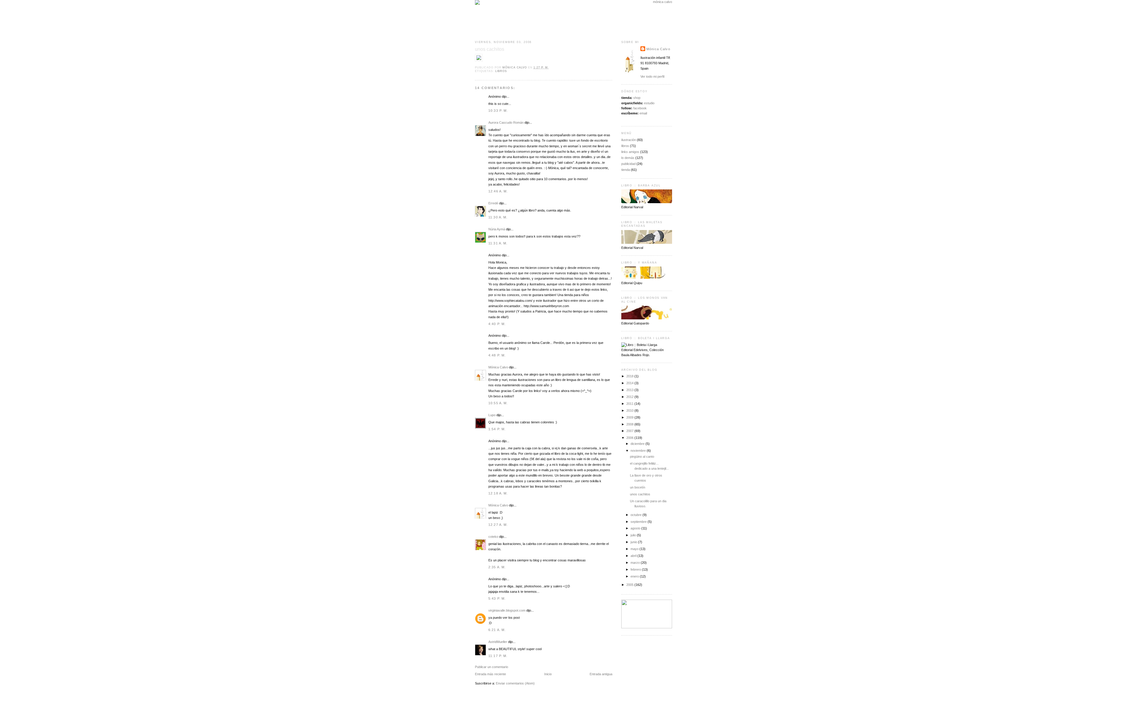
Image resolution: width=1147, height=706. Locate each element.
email (643, 113)
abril (634, 556)
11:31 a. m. (498, 243)
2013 (630, 390)
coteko (493, 536)
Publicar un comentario (491, 667)
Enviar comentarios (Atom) (515, 683)
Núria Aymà (496, 229)
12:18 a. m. (498, 493)
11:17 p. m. (498, 656)
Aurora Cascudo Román (506, 122)
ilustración (628, 140)
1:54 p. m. (497, 429)
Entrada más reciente (490, 674)
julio (634, 535)
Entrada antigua (601, 674)
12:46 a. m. (498, 191)
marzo (636, 562)
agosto (636, 528)
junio (634, 542)
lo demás (627, 158)
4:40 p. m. (497, 324)
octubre (636, 515)
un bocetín (637, 487)
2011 (630, 403)
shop (636, 97)
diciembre (638, 443)
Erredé (493, 203)
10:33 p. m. (498, 110)
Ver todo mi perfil (652, 76)
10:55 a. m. (498, 403)
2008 (630, 424)
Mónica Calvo (498, 367)
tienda (625, 169)
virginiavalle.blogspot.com (506, 610)
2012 (630, 397)
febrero (636, 569)
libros (501, 71)
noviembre (639, 450)
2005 (630, 584)
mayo (635, 549)
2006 (630, 437)
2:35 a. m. (497, 567)
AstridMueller (497, 642)
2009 (630, 417)
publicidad (628, 164)
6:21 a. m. (497, 630)
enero (635, 576)
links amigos (630, 152)
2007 (630, 431)
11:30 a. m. (498, 217)
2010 (630, 410)
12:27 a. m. (498, 524)
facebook (640, 108)
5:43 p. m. (497, 598)
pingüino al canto (642, 456)
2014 (630, 383)
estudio (649, 103)
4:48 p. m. (497, 355)
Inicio (548, 674)
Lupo (492, 415)
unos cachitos (640, 494)
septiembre (639, 521)
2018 (630, 376)
